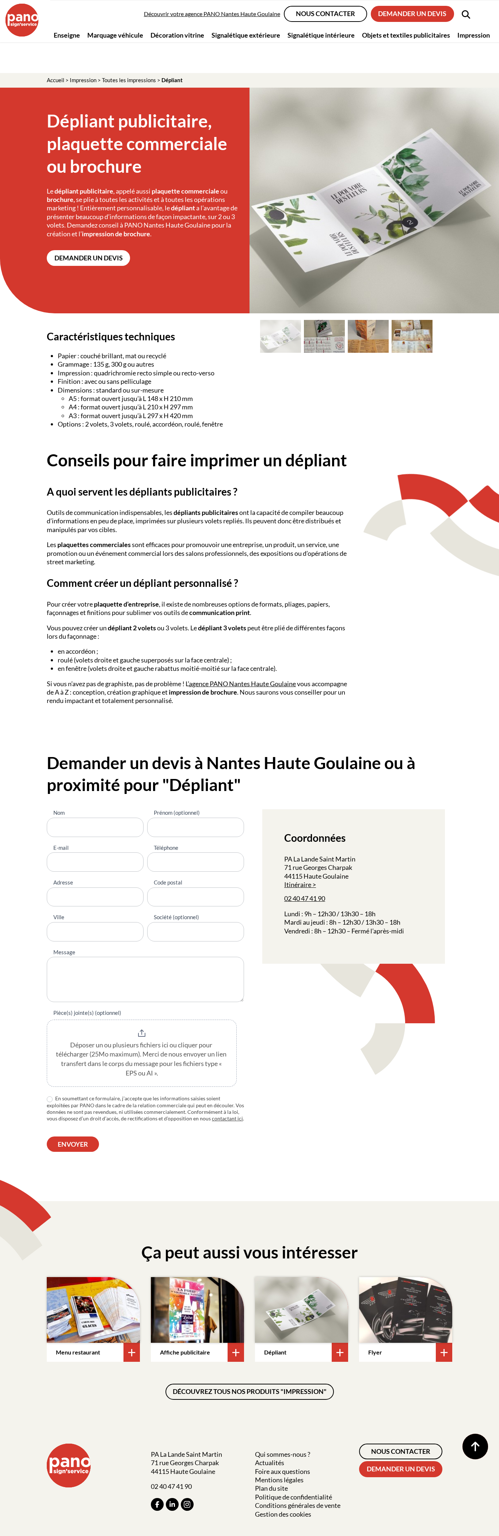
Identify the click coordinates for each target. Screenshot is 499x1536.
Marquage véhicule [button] (115, 35)
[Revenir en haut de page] (475, 1446)
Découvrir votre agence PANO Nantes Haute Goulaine (212, 13)
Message (64, 952)
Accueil (55, 80)
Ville (58, 917)
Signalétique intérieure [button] (321, 35)
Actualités (269, 1463)
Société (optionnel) (176, 917)
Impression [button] (473, 35)
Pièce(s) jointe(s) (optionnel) (87, 1012)
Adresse (63, 882)
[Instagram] (187, 1504)
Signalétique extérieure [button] (246, 35)
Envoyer (73, 1144)
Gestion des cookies (283, 1514)
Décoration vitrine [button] (177, 35)
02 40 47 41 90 (304, 898)
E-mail (61, 847)
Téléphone (166, 847)
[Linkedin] (172, 1504)
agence (199, 684)
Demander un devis (412, 13)
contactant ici (227, 1118)
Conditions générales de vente (297, 1505)
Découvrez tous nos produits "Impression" (250, 1391)
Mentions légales (279, 1480)
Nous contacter (325, 13)
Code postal (168, 882)
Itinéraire (297, 884)
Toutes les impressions (129, 80)
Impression (83, 80)
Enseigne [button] (67, 35)
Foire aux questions (282, 1471)
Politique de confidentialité (293, 1497)
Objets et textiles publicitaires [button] (406, 35)
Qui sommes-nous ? (282, 1454)
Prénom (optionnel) (177, 812)
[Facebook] (157, 1504)
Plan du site (271, 1488)
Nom (59, 812)
